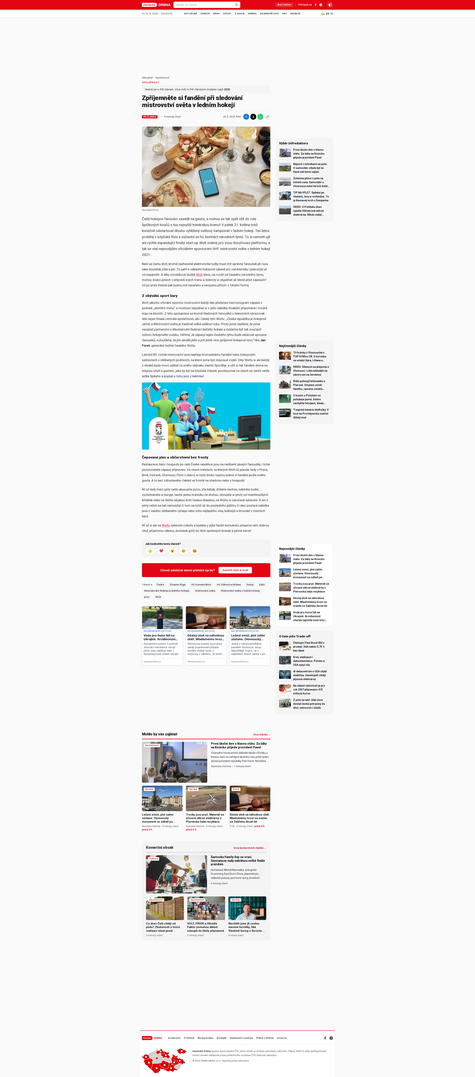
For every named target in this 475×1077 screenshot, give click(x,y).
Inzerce (295, 13)
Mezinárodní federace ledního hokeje (166, 590)
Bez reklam (284, 4)
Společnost (162, 78)
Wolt (199, 274)
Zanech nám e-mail (235, 570)
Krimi (216, 13)
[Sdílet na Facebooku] (246, 117)
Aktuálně (190, 13)
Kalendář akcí (269, 13)
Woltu (166, 525)
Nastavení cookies (241, 1038)
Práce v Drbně (265, 1038)
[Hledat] (237, 5)
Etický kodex (205, 1038)
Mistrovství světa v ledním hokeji (240, 590)
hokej (250, 584)
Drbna (252, 13)
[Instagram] (320, 4)
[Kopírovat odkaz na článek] (267, 117)
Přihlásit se (305, 5)
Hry (284, 13)
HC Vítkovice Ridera (229, 584)
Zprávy (205, 13)
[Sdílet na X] (253, 117)
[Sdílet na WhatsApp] (260, 117)
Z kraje (240, 13)
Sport (227, 13)
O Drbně (189, 1038)
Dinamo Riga (178, 584)
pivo (147, 596)
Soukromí (174, 1038)
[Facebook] (315, 4)
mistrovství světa (205, 590)
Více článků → (261, 735)
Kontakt (222, 1038)
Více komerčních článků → (250, 848)
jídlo (262, 584)
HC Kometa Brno (201, 584)
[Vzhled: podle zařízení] (330, 5)
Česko (160, 584)
